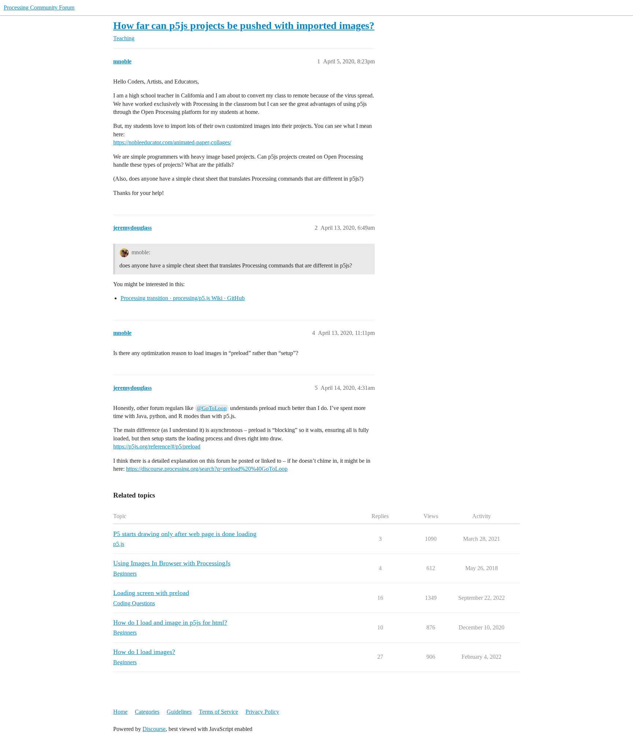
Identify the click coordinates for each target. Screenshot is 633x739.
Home (120, 712)
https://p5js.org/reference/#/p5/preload (156, 446)
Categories (147, 712)
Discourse (154, 729)
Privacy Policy (262, 712)
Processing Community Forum (39, 7)
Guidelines (179, 712)
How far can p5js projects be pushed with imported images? (243, 25)
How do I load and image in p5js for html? (170, 622)
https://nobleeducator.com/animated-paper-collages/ (172, 142)
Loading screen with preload (151, 592)
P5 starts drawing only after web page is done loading (184, 533)
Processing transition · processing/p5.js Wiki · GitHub (183, 298)
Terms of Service (218, 712)
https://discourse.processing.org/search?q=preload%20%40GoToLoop (207, 469)
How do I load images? (144, 651)
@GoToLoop (212, 408)
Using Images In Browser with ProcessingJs (171, 563)
